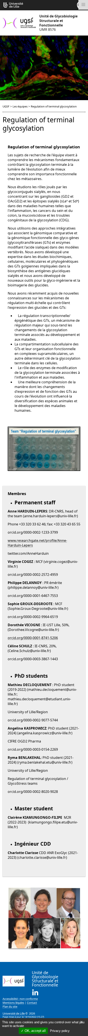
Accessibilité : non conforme (20, 999)
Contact (32, 1003)
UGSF (6, 106)
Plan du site (10, 1006)
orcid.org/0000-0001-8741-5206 (33, 637)
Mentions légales (13, 1003)
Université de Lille (14, 1013)
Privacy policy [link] (60, 1031)
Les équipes (20, 106)
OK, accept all (35, 1031)
